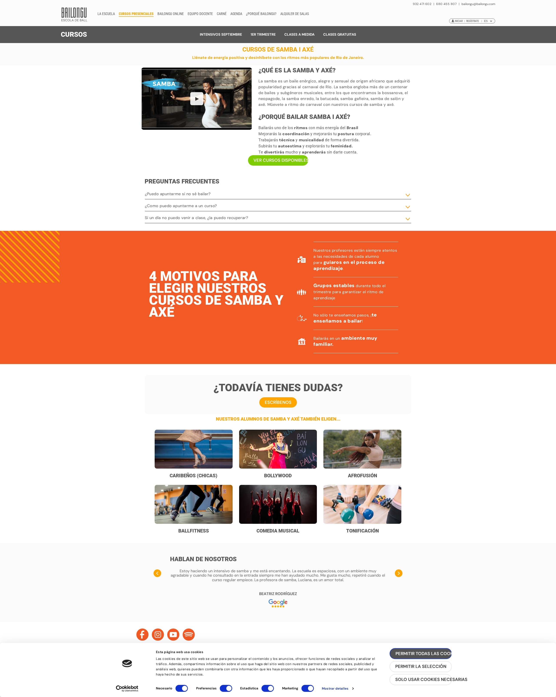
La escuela (106, 14)
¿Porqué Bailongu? (261, 14)
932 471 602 (422, 4)
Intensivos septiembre (221, 34)
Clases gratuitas (339, 34)
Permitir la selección (420, 666)
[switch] (226, 690)
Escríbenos (278, 402)
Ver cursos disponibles (280, 160)
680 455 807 (446, 4)
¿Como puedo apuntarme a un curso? (181, 205)
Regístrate (472, 21)
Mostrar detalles (335, 688)
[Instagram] (158, 635)
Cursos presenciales (136, 14)
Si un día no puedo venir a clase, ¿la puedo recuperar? (196, 217)
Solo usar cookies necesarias (423, 679)
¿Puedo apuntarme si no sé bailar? (178, 193)
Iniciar (458, 21)
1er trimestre (263, 34)
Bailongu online (170, 14)
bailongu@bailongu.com (478, 4)
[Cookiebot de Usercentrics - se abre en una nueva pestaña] (127, 688)
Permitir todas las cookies (423, 653)
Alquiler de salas (294, 14)
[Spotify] (189, 635)
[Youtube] (173, 635)
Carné (222, 14)
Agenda (236, 14)
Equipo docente (200, 14)
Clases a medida (299, 34)
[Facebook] (142, 635)
